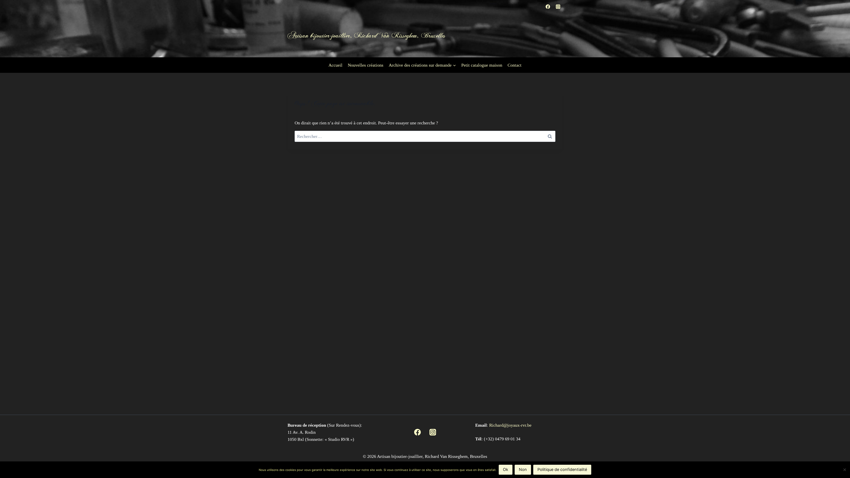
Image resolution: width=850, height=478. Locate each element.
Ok (505, 469)
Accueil (335, 65)
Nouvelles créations (365, 65)
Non (523, 469)
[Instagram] (558, 6)
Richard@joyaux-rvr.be (510, 425)
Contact (515, 65)
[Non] (844, 469)
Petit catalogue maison (481, 65)
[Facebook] (547, 6)
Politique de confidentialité (562, 469)
